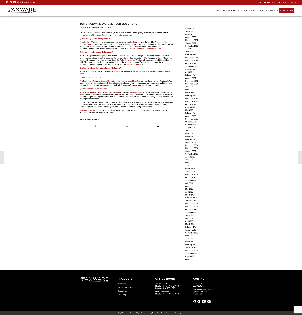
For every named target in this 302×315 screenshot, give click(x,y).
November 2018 (191, 207)
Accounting (121, 295)
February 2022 (191, 113)
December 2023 (191, 81)
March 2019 (190, 195)
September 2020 (191, 154)
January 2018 (190, 230)
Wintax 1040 (122, 284)
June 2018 (189, 218)
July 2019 (189, 183)
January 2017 (190, 247)
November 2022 (191, 101)
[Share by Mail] (158, 126)
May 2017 (189, 236)
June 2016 (189, 259)
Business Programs (125, 287)
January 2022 (190, 116)
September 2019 (191, 180)
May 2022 (189, 110)
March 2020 (190, 169)
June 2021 (189, 131)
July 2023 (189, 87)
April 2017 (189, 239)
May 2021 (189, 133)
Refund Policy (161, 313)
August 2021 (190, 128)
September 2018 (191, 212)
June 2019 (189, 186)
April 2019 (189, 192)
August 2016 (190, 256)
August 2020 (190, 157)
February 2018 (191, 227)
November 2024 (191, 60)
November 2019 (191, 174)
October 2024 (190, 63)
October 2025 (190, 43)
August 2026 (190, 28)
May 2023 (189, 90)
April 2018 (189, 221)
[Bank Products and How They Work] (2, 157)
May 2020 (189, 163)
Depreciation (122, 291)
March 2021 (190, 136)
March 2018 (190, 224)
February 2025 (191, 55)
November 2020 (191, 148)
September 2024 (191, 66)
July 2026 (189, 31)
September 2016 (191, 253)
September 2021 (191, 125)
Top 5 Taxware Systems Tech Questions (108, 23)
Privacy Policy (152, 313)
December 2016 (191, 250)
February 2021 (191, 139)
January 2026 (190, 37)
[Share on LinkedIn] (126, 126)
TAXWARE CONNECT (287, 2)
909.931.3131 (272, 2)
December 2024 (191, 58)
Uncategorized (98, 28)
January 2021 (190, 142)
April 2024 (189, 72)
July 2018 (189, 215)
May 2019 (189, 189)
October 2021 (190, 122)
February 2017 (191, 245)
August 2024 (190, 69)
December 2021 (191, 119)
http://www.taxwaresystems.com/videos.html (144, 48)
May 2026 (189, 34)
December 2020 (191, 145)
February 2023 (191, 95)
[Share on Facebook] (95, 126)
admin (109, 28)
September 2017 (191, 233)
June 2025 (189, 52)
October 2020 (190, 151)
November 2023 (191, 84)
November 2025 (191, 40)
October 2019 (190, 177)
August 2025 (190, 49)
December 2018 (191, 204)
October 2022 (190, 104)
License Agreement (180, 313)
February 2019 (191, 198)
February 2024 (191, 75)
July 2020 (189, 160)
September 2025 (191, 46)
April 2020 (189, 166)
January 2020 (190, 171)
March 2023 (190, 93)
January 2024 (190, 78)
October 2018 (190, 209)
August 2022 (190, 107)
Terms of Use (170, 313)
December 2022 (191, 98)
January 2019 (190, 201)
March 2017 (190, 242)
